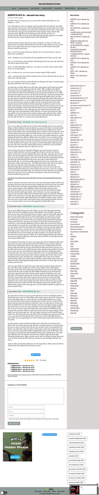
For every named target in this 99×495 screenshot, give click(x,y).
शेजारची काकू (74, 197)
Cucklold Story (23, 8)
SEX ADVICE (73, 103)
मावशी (72, 172)
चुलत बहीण (73, 137)
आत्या (72, 115)
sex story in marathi (77, 478)
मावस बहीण (73, 174)
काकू (71, 123)
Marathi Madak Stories (49, 4)
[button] (4, 492)
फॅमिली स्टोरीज (74, 147)
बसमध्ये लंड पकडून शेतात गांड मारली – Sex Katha (79, 42)
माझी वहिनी (73, 162)
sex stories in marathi (77, 469)
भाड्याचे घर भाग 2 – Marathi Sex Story (22, 367)
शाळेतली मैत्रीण (74, 194)
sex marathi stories (76, 460)
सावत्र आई (73, 202)
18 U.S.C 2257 (38, 491)
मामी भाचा (73, 169)
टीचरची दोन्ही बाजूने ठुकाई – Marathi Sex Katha (78, 50)
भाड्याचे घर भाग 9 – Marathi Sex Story (22, 371)
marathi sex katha (76, 443)
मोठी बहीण (73, 184)
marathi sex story (76, 451)
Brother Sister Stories (76, 86)
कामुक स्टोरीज (35, 374)
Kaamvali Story (75, 95)
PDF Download (82, 8)
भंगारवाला (73, 157)
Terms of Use (60, 491)
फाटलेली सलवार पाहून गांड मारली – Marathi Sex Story (80, 33)
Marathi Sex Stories (26, 374)
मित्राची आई (73, 177)
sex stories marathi (76, 473)
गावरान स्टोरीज (47, 8)
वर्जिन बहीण (73, 189)
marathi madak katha (77, 438)
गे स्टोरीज (73, 132)
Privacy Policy (47, 491)
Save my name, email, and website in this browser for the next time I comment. (34, 419)
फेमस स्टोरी (58, 8)
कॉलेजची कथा (74, 128)
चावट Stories (43, 374)
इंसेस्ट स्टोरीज (35, 8)
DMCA (54, 491)
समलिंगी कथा (74, 199)
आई (71, 110)
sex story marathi (76, 482)
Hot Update (73, 93)
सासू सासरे (73, 204)
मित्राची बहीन (74, 182)
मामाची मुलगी (74, 167)
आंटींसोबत (73, 113)
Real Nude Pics (76, 328)
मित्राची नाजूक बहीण (76, 179)
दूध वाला (72, 145)
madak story (74, 434)
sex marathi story (76, 465)
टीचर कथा (73, 142)
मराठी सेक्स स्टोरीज (76, 160)
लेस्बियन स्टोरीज (70, 8)
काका (72, 120)
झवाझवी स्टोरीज (51, 374)
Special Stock (74, 108)
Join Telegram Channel (50, 434)
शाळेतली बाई (74, 192)
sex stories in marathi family (79, 105)
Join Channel (36, 354)
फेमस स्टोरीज (74, 152)
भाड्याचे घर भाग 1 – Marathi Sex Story (22, 366)
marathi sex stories (76, 447)
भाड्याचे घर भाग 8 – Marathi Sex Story (22, 369)
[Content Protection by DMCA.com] (49, 489)
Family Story (74, 90)
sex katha (73, 456)
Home (14, 8)
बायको (72, 155)
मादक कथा (14, 376)
